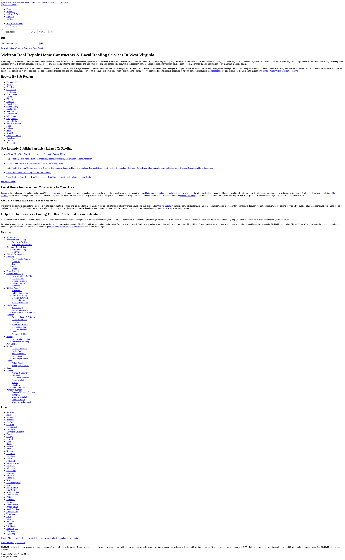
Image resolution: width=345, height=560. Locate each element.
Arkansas (10, 420)
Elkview (10, 99)
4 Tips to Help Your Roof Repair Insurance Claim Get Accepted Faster (36, 154)
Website (4, 2)
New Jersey (11, 485)
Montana (10, 475)
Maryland (10, 461)
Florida (9, 434)
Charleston (11, 89)
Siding (22, 168)
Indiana (9, 446)
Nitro (8, 126)
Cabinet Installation (20, 293)
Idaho (8, 441)
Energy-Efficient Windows (23, 392)
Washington (11, 526)
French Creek (12, 104)
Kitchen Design (18, 300)
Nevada (9, 480)
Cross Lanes (11, 94)
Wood (14, 269)
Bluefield (10, 87)
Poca (8, 131)
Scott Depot (11, 133)
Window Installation (20, 397)
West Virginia (7, 48)
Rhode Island (12, 507)
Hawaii (9, 439)
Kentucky (10, 453)
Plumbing (16, 385)
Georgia (9, 436)
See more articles (8, 181)
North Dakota (12, 495)
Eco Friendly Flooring (21, 259)
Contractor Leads (47, 538)
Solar (177, 168)
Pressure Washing (19, 334)
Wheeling (10, 143)
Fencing (15, 322)
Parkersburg (11, 128)
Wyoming (10, 533)
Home (9, 9)
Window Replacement (21, 402)
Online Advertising (31, 2)
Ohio (297, 71)
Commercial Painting (21, 339)
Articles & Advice (14, 14)
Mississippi (11, 470)
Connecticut (11, 427)
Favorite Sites (32, 538)
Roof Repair (38, 48)
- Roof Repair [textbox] (8, 32)
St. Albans (10, 138)
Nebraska (10, 478)
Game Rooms (18, 278)
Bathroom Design (19, 249)
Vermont (10, 521)
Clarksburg (11, 92)
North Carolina (12, 492)
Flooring (151, 168)
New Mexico (12, 487)
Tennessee (10, 514)
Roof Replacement (56, 159)
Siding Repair (18, 363)
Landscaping (56, 168)
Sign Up (10, 16)
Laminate (16, 261)
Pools (14, 332)
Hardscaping (17, 307)
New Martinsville (13, 123)
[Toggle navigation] (17, 5)
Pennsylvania (275, 71)
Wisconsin (10, 531)
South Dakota (12, 512)
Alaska (9, 415)
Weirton (18, 48)
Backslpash (17, 290)
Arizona (9, 417)
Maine (9, 458)
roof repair (216, 71)
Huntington (11, 109)
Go (51, 32)
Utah (8, 519)
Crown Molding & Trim (22, 276)
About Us (10, 11)
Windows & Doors (42, 168)
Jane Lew (10, 111)
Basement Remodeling (98, 168)
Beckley (9, 85)
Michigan (10, 466)
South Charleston (13, 135)
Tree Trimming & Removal (23, 312)
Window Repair (18, 399)
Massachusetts (12, 463)
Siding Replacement (20, 365)
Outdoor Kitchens (19, 329)
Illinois (265, 71)
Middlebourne (12, 116)
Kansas (9, 451)
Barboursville (12, 82)
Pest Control (11, 344)
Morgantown (12, 118)
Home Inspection (84, 159)
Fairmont (10, 101)
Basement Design (19, 242)
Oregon (9, 502)
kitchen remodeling (188, 195)
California (286, 71)
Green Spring (12, 106)
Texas (8, 516)
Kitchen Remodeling (117, 168)
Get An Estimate (165, 206)
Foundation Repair (20, 324)
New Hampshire (13, 482)
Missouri (10, 473)
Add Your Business (14, 23)
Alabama (10, 412)
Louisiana (10, 456)
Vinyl (14, 266)
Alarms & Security (20, 373)
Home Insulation (19, 380)
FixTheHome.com (53, 193)
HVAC (15, 382)
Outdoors (170, 168)
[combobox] (15, 31)
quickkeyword (7, 43)
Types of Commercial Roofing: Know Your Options (28, 172)
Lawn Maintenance (20, 310)
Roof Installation (55, 177)
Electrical (16, 375)
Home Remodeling (39, 159)
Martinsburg (11, 114)
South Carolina (12, 509)
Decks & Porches (19, 319)
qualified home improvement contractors (64, 227)
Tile (13, 264)
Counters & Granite (20, 298)
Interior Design (18, 283)
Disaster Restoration (188, 168)
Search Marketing (14, 2)
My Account (11, 26)
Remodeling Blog (63, 538)
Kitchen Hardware (20, 303)
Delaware (10, 429)
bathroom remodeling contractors (160, 193)
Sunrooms (16, 286)
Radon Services (18, 387)
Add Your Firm (7, 542)
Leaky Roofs (70, 159)
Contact (9, 19)
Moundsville (11, 121)
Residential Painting (20, 341)
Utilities (29, 168)
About (10, 538)
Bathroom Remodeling (137, 168)
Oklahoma (10, 499)
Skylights (16, 395)
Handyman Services (20, 378)
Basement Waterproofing (22, 244)
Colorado (10, 424)
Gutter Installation (71, 177)
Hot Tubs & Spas (19, 327)
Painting (66, 168)
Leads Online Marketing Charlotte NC (55, 2)
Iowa (8, 449)
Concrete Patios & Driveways (24, 317)
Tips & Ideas (20, 538)
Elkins (9, 97)
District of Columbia (15, 432)
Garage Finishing (19, 281)
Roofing (27, 48)
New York (10, 490)
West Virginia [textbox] (34, 32)
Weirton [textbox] (42, 32)
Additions (160, 168)
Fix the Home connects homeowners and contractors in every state (34, 163)
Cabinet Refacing (19, 295)
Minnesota (10, 468)
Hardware (16, 252)
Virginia (9, 524)
